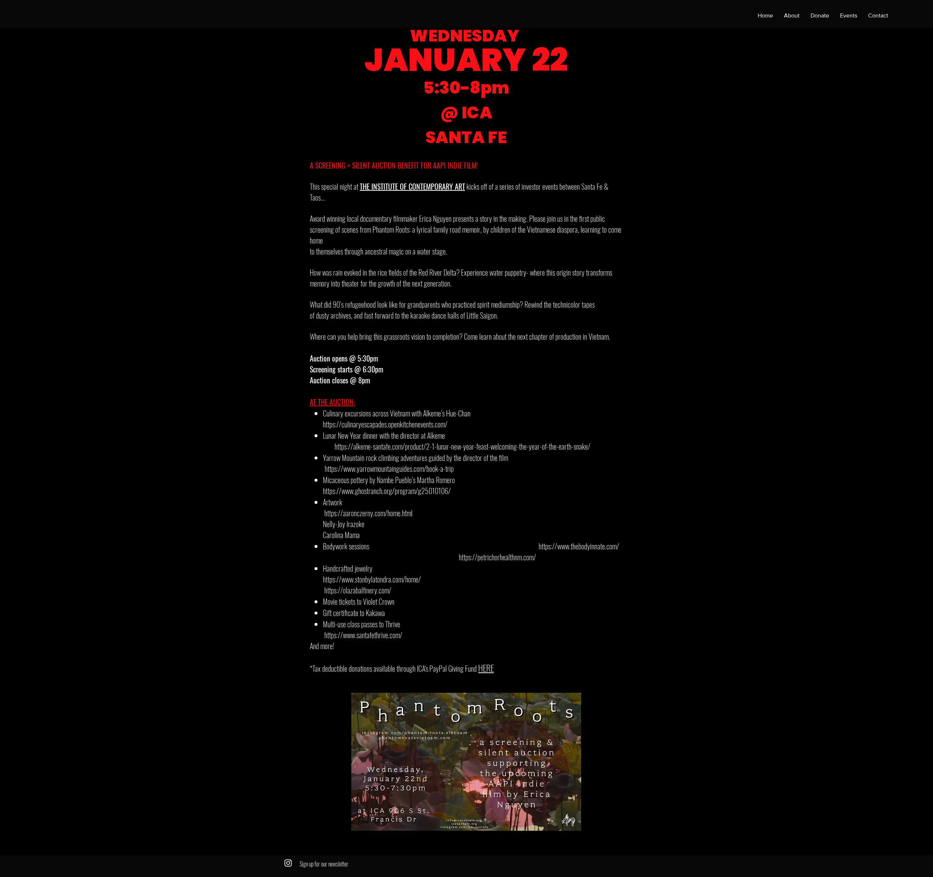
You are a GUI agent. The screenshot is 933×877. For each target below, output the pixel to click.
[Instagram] (288, 863)
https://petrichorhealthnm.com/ (497, 557)
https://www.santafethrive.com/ (363, 634)
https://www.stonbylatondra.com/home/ (372, 579)
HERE (486, 667)
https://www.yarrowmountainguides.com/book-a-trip (389, 468)
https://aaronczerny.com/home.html (369, 512)
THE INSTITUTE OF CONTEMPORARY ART (412, 186)
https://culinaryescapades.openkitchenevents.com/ (385, 424)
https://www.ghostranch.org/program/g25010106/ (387, 490)
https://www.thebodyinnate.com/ (580, 546)
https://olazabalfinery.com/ (357, 590)
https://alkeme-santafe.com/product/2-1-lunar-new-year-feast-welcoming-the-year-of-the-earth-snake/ (462, 446)
